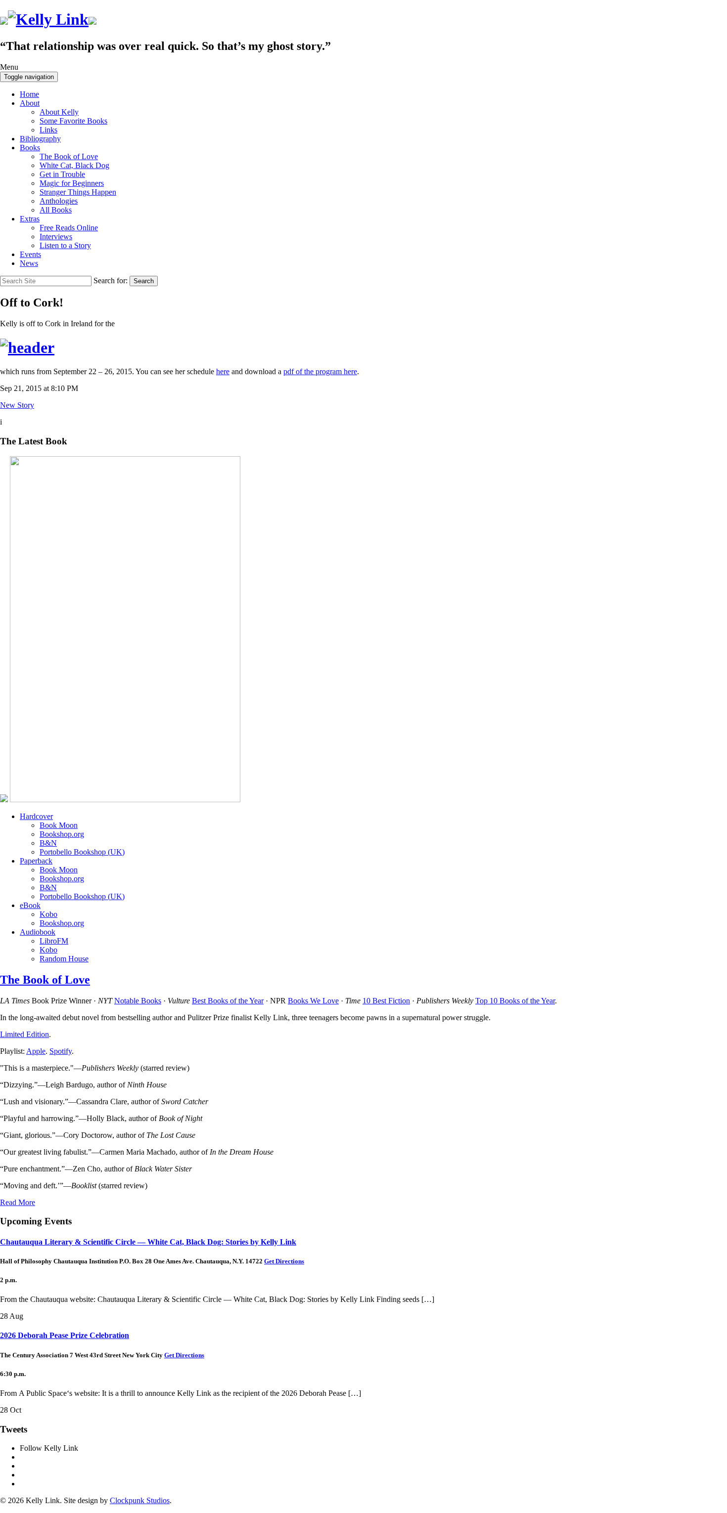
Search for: (110, 280)
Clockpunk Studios (140, 1500)
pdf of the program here (320, 371)
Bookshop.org (62, 834)
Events (30, 254)
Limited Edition (24, 1034)
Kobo (48, 914)
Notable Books (137, 1000)
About (30, 103)
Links (48, 130)
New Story (17, 405)
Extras (30, 219)
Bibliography (40, 138)
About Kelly (59, 112)
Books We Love (313, 1000)
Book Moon (59, 825)
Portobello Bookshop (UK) (82, 852)
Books (30, 147)
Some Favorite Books (73, 121)
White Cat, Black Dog (74, 165)
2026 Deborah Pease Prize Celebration (64, 1335)
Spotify (60, 1051)
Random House (64, 958)
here (222, 371)
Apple (35, 1051)
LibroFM (54, 941)
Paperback (36, 861)
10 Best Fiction (386, 1000)
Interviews (56, 236)
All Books (56, 210)
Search (144, 281)
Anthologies (59, 201)
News (29, 263)
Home (29, 94)
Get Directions (284, 1261)
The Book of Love (69, 156)
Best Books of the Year (228, 1000)
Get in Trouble (62, 174)
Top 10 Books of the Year (515, 1000)
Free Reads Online (69, 227)
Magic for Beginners (72, 183)
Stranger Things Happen (78, 192)
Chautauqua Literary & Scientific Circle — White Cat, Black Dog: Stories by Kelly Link (148, 1242)
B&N (48, 843)
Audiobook (37, 932)
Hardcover (36, 816)
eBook (30, 905)
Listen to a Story (65, 245)
